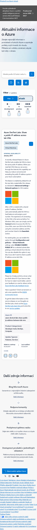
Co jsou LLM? (31, 509)
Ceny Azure (22, 485)
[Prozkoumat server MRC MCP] (26, 82)
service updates (14, 308)
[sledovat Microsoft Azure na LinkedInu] (13, 476)
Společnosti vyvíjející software (10, 497)
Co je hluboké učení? (11, 509)
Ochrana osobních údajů (23, 521)
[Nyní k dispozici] (27, 112)
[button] (11, 82)
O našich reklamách (19, 526)
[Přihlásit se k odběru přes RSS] (18, 82)
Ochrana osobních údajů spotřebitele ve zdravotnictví (17, 519)
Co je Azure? (4, 480)
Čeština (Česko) (5, 514)
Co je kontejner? (5, 512)
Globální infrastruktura (28, 480)
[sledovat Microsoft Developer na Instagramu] (9, 476)
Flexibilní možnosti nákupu (19, 487)
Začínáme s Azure (14, 480)
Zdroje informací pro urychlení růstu (12, 492)
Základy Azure (29, 482)
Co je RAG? (14, 512)
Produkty (15, 485)
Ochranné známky (6, 526)
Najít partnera (4, 499)
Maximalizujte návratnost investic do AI (17, 490)
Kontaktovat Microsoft (7, 521)
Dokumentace (14, 499)
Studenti (9, 502)
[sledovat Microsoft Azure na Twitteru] (5, 476)
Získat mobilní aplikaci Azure (16, 471)
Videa (31, 504)
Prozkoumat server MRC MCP (27, 13)
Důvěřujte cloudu (18, 482)
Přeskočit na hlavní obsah (9, 1)
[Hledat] (31, 74)
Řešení (32, 490)
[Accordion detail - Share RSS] (10, 355)
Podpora (3, 495)
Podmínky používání (24, 524)
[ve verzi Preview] (19, 114)
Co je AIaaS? (23, 509)
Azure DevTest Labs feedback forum (17, 286)
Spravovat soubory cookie (8, 524)
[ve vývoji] (9, 114)
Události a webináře (18, 502)
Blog (20, 499)
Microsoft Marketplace (27, 497)
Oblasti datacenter (6, 482)
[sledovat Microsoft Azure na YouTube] (17, 476)
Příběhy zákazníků (6, 485)
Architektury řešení (30, 492)
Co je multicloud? (18, 507)
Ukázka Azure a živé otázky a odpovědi (19, 495)
